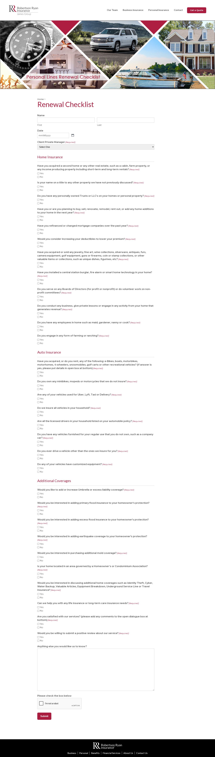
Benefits (95, 753)
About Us (128, 753)
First (39, 125)
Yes (41, 173)
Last (99, 125)
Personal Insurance (158, 10)
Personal (83, 753)
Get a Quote (196, 10)
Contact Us (142, 753)
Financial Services (111, 753)
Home (40, 99)
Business (71, 753)
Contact (178, 10)
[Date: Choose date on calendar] (72, 135)
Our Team (112, 10)
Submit (44, 716)
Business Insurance (133, 10)
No (41, 176)
